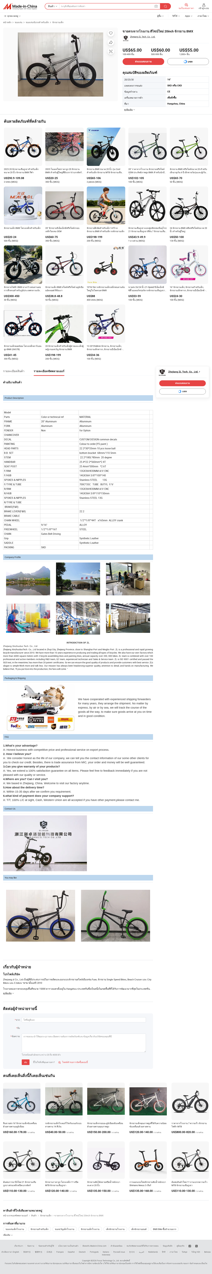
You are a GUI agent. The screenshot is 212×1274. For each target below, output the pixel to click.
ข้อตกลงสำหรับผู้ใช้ (46, 1246)
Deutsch (82, 1252)
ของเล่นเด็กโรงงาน (15, 1229)
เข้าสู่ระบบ (204, 8)
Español (71, 1252)
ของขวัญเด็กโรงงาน (64, 1229)
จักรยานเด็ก (57, 22)
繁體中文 (38, 1252)
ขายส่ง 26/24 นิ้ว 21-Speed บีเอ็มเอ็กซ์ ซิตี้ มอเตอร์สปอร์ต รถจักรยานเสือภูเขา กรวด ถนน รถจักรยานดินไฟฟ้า (146, 289)
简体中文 (27, 1252)
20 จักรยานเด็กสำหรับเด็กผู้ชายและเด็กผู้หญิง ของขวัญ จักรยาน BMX (64, 348)
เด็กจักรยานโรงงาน (115, 1229)
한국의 (132, 1252)
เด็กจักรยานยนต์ (139, 1229)
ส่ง (25, 1062)
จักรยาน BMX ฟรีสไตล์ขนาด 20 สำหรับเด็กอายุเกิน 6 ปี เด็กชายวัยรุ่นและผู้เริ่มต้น (188, 171)
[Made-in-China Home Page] (20, 6)
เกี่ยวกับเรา (18, 1246)
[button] (156, 6)
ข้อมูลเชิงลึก (167, 1246)
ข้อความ (30, 1246)
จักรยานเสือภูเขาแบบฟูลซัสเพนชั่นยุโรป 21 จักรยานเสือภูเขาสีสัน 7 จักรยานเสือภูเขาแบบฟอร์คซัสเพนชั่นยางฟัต (147, 230)
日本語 (49, 1252)
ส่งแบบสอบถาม (143, 61)
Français (60, 1252)
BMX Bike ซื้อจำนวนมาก (164, 1229)
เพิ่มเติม (7, 1234)
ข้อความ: (16, 1036)
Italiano (106, 1252)
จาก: (18, 1019)
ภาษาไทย (174, 1252)
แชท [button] (190, 61)
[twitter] (196, 1246)
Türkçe (184, 1252)
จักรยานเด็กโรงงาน (90, 1229)
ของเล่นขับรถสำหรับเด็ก (37, 22)
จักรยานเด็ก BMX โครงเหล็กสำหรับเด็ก (22, 228)
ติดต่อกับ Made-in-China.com (94, 1246)
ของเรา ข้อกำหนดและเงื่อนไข (195, 1263)
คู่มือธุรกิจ (180, 1246)
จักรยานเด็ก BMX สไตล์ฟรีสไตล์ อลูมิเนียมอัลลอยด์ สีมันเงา (64, 289)
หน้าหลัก (7, 22)
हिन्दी (163, 1252)
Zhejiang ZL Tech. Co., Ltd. (142, 36)
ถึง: (18, 1028)
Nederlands (153, 1252)
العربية (141, 1252)
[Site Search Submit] (165, 6)
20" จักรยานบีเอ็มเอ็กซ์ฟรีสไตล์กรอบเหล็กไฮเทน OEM (62, 230)
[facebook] (190, 1246)
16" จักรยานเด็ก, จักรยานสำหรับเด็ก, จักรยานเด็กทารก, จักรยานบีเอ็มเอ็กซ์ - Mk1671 (187, 289)
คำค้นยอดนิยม (116, 1246)
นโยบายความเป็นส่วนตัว (68, 1246)
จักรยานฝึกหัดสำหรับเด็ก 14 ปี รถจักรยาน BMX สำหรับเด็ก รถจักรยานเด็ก (105, 230)
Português (94, 1252)
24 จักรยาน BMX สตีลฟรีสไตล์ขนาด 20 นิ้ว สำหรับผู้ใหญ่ (188, 230)
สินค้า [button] (51, 6)
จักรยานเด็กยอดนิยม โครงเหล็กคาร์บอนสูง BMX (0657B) (22, 348)
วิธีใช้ (174, 15)
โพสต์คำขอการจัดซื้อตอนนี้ (73, 1062)
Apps (187, 15)
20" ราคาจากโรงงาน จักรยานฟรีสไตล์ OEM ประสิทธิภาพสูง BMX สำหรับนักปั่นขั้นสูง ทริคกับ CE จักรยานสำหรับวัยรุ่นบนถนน (147, 171)
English (16, 1252)
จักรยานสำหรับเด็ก (39, 1229)
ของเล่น (18, 22)
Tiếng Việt (195, 1252)
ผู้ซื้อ (159, 15)
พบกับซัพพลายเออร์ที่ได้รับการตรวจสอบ (143, 1246)
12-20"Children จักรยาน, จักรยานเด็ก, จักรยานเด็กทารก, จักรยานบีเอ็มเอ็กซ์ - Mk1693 (104, 348)
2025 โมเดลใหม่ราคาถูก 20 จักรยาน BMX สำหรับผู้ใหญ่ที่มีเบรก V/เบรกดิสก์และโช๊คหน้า (63, 171)
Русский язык (119, 1252)
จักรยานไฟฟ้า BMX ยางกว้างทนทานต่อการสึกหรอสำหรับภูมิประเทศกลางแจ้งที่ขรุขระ (22, 289)
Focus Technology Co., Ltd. (108, 1260)
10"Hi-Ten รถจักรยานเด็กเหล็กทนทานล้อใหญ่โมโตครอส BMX (106, 289)
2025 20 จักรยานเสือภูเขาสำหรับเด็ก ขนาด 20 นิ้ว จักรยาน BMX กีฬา (21, 171)
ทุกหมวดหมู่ (12, 15)
